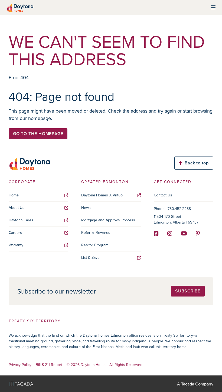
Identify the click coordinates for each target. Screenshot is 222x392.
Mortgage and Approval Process (108, 220)
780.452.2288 (179, 208)
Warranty (16, 245)
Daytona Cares (21, 220)
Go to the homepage (38, 133)
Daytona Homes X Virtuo (102, 195)
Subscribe (187, 291)
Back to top (197, 163)
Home (14, 195)
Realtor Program (94, 245)
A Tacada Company (195, 384)
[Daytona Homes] (19, 7)
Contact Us (163, 195)
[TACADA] (21, 384)
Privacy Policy (20, 365)
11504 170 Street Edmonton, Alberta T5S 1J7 (176, 219)
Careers (15, 232)
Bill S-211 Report (49, 365)
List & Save (90, 257)
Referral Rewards (95, 232)
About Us (16, 207)
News (86, 207)
